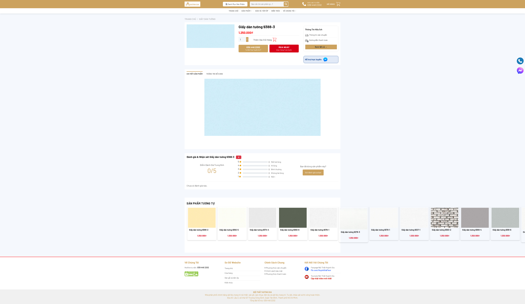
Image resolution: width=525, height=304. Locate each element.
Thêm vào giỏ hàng (262, 39)
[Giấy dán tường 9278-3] (353, 219)
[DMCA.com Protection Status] (191, 274)
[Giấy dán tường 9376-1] (323, 218)
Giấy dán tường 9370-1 (380, 230)
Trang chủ (233, 11)
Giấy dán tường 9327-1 (411, 230)
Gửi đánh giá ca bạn (313, 172)
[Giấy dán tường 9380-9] (293, 218)
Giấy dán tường (207, 19)
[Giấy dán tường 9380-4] (475, 218)
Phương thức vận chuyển (276, 268)
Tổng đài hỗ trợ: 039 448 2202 (262, 300)
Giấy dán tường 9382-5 (229, 230)
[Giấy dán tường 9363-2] (444, 218)
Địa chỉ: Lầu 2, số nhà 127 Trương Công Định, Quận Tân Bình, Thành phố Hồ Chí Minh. (262, 298)
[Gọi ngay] (520, 60)
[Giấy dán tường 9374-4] (262, 218)
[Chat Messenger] (520, 70)
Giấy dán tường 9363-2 (441, 230)
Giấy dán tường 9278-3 (350, 232)
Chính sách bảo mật (274, 271)
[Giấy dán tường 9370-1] (384, 218)
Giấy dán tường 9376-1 (319, 230)
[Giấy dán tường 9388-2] (202, 218)
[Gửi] (286, 4)
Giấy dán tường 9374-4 (259, 230)
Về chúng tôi (288, 11)
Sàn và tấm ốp (261, 11)
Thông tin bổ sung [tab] (214, 74)
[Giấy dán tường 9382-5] (232, 218)
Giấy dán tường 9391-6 (502, 230)
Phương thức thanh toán (276, 274)
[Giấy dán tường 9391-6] (505, 218)
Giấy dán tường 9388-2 (198, 230)
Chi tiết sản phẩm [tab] (194, 74)
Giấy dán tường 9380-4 (472, 230)
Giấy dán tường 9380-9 (289, 230)
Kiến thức (275, 11)
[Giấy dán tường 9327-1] (414, 218)
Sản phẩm (245, 11)
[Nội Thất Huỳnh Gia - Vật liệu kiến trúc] (202, 4)
